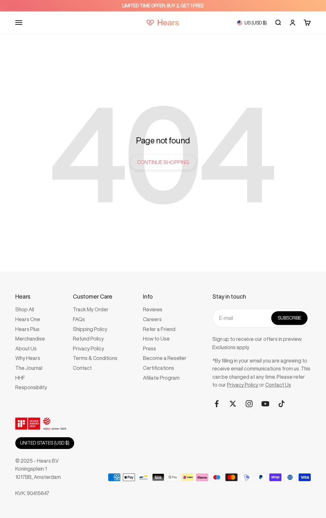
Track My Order (91, 309)
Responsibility (31, 387)
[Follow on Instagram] (249, 403)
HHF (20, 377)
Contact (82, 367)
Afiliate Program (161, 377)
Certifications (158, 367)
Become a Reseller (165, 358)
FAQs (79, 319)
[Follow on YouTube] (265, 403)
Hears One (27, 319)
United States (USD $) (44, 443)
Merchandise (30, 338)
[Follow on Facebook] (216, 403)
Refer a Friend (159, 329)
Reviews (152, 309)
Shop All (24, 309)
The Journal (28, 367)
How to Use (156, 338)
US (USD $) (255, 23)
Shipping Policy (90, 329)
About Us (26, 348)
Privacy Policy (88, 348)
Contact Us (278, 384)
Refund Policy (88, 338)
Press (149, 348)
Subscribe (289, 318)
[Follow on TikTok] (281, 403)
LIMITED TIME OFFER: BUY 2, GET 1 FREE (163, 5)
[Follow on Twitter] (233, 403)
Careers (152, 319)
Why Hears (27, 358)
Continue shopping (163, 162)
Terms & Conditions (95, 358)
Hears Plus (27, 329)
